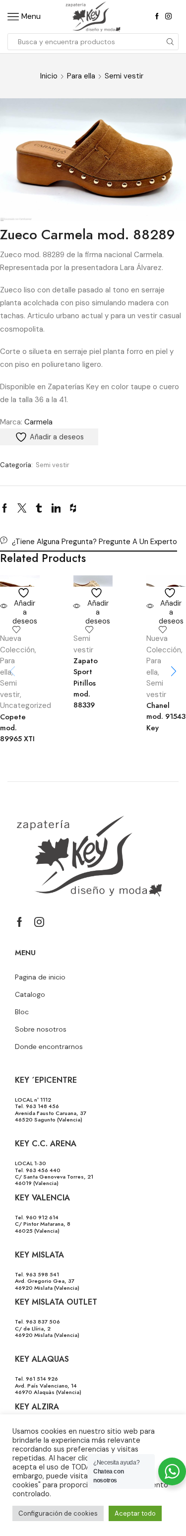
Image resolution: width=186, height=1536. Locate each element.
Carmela (38, 422)
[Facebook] (157, 16)
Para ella (81, 76)
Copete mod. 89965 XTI (17, 727)
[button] (173, 671)
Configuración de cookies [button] (58, 1513)
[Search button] (170, 42)
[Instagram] (168, 16)
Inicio (49, 76)
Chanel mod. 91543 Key (166, 716)
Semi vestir (124, 76)
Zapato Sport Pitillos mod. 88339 (85, 682)
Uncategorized (25, 705)
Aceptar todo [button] (135, 1513)
